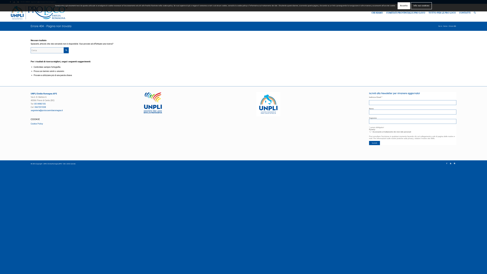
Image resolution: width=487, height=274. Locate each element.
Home (445, 26)
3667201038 (40, 107)
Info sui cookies (421, 5)
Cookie (35, 119)
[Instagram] (454, 163)
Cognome (373, 118)
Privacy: (372, 129)
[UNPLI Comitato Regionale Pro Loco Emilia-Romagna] (152, 113)
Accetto (404, 5)
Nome (371, 109)
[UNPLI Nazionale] (268, 115)
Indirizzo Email (375, 97)
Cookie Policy (37, 124)
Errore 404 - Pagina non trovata (51, 26)
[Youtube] (451, 163)
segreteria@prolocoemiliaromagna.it (47, 110)
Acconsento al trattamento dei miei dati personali (391, 132)
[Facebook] (447, 163)
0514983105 (40, 104)
